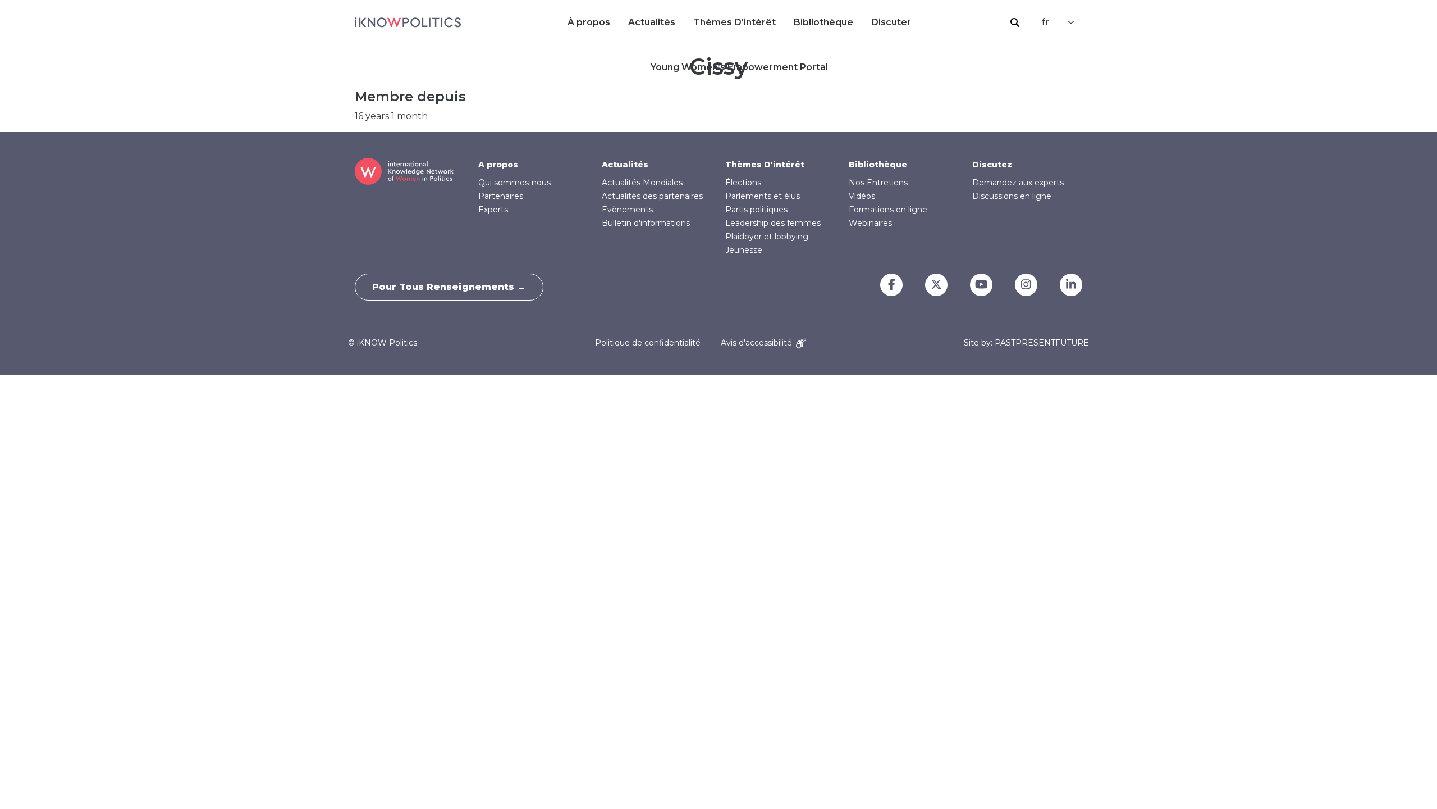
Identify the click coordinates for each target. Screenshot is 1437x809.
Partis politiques (756, 209)
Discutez (992, 165)
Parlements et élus (762, 196)
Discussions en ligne (1011, 196)
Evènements (627, 209)
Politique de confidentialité (648, 343)
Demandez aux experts (1018, 183)
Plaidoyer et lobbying (766, 236)
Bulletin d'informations (646, 223)
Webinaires (870, 223)
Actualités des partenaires (652, 196)
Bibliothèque (823, 22)
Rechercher (1015, 22)
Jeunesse (743, 250)
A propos (498, 165)
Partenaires (500, 196)
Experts (493, 209)
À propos (589, 22)
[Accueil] (408, 22)
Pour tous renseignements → (449, 286)
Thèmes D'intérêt (734, 22)
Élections (743, 183)
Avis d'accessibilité (757, 343)
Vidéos (862, 196)
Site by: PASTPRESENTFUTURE (1026, 343)
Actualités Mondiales (642, 183)
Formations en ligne (888, 209)
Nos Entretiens (878, 183)
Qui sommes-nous (514, 183)
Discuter (891, 22)
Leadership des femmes (773, 223)
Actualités (651, 22)
